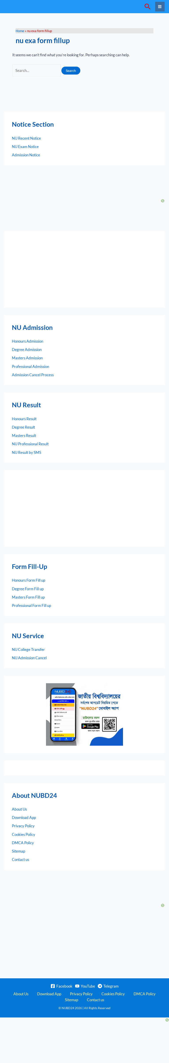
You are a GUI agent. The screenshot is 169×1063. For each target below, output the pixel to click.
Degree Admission (27, 349)
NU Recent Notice (26, 138)
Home (20, 31)
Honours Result (24, 418)
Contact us (20, 859)
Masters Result (24, 435)
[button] (147, 6)
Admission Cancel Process (33, 375)
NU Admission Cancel (29, 658)
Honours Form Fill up (28, 580)
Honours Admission (27, 341)
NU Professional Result (30, 444)
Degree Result (23, 427)
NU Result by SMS (26, 452)
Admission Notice (26, 155)
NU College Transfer (28, 649)
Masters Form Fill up (28, 597)
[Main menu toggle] (160, 6)
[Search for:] (36, 70)
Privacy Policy (23, 826)
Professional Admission (30, 366)
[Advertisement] (84, 269)
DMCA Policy (23, 842)
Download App (24, 817)
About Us (19, 809)
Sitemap (18, 851)
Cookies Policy (23, 834)
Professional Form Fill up (31, 605)
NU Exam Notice (25, 146)
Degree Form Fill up (28, 588)
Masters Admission (27, 358)
